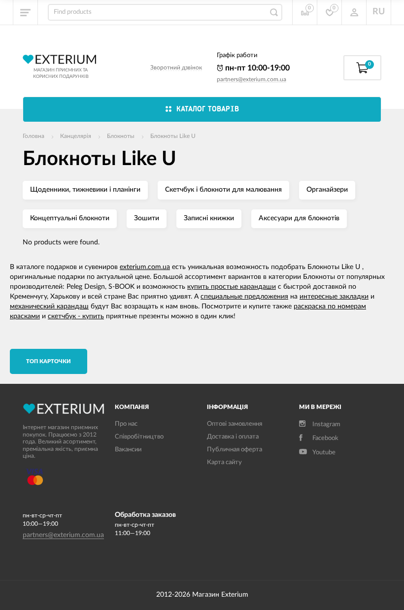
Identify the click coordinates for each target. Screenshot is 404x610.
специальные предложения (244, 296)
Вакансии (128, 449)
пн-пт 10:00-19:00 (256, 68)
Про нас (126, 424)
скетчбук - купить (76, 316)
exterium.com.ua (145, 267)
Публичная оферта (234, 449)
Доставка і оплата (233, 437)
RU (378, 11)
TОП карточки (48, 361)
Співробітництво (139, 437)
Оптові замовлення (234, 424)
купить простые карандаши (231, 286)
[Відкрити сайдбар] (25, 12)
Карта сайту (224, 462)
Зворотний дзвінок (176, 67)
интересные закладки (334, 296)
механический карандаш (49, 306)
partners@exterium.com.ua (251, 79)
